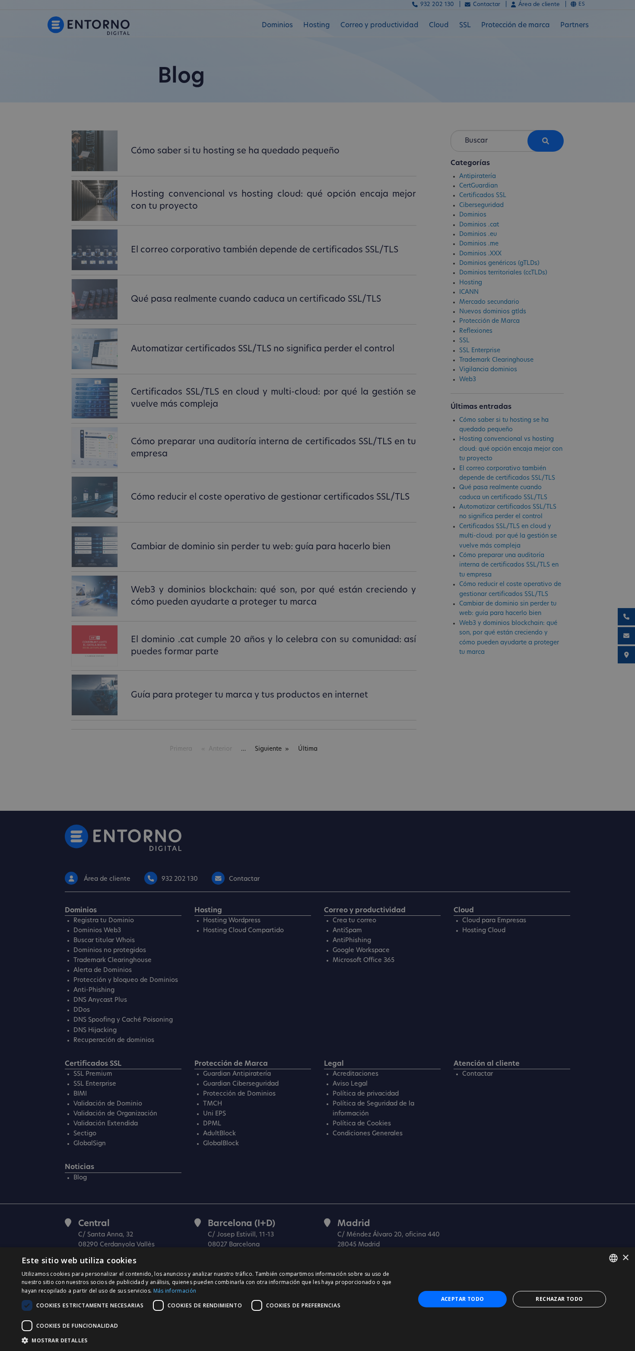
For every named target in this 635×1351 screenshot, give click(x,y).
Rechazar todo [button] (559, 1299)
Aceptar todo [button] (462, 1299)
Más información (175, 1290)
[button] (212, 1340)
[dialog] (317, 1299)
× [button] (625, 1258)
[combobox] (613, 1258)
